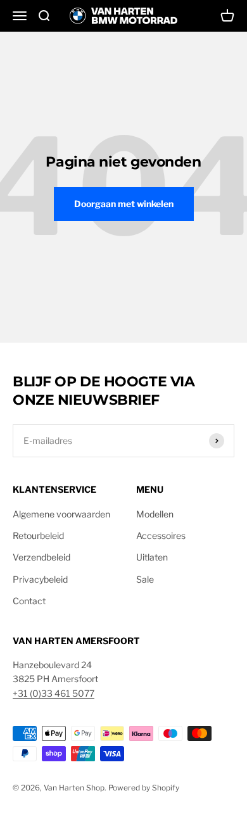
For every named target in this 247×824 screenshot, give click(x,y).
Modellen (155, 514)
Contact (29, 600)
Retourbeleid (38, 535)
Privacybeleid (40, 579)
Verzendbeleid (41, 557)
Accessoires (161, 535)
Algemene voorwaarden (61, 514)
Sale (145, 579)
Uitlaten (152, 557)
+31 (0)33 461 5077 (53, 693)
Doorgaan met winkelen (124, 203)
